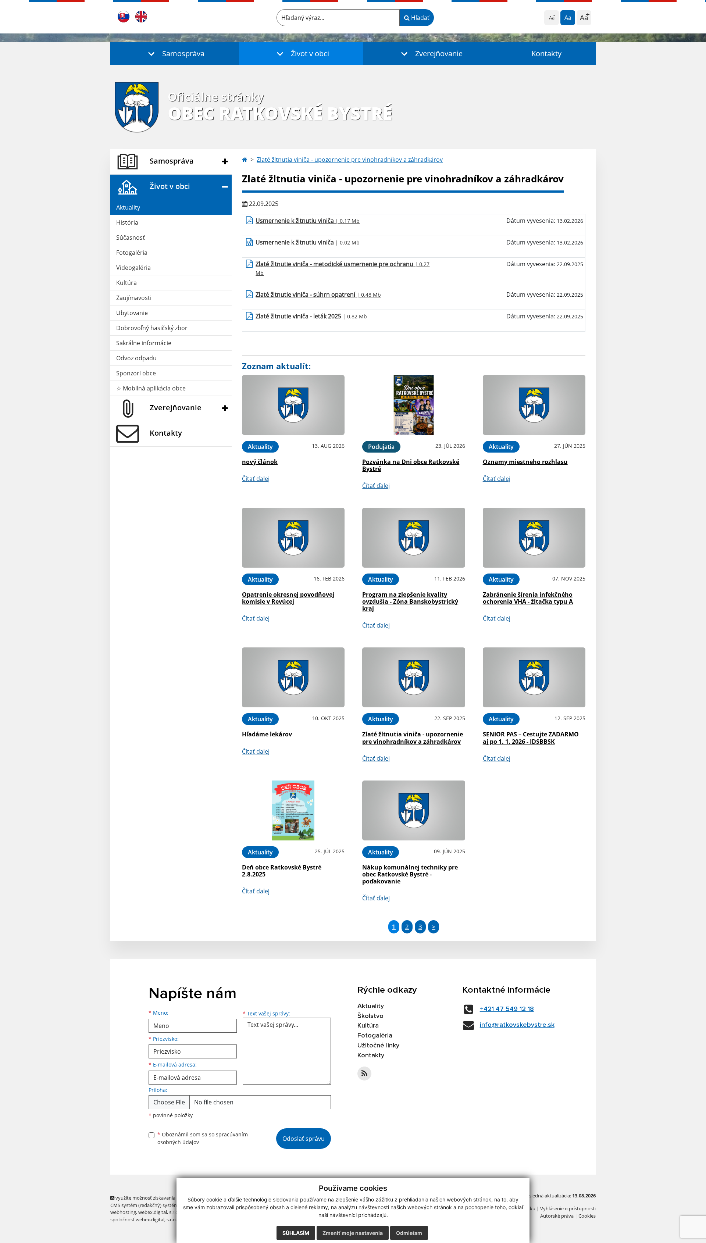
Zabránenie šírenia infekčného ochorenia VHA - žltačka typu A (528, 598)
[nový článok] (293, 405)
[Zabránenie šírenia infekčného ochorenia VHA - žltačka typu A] (534, 538)
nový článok (260, 462)
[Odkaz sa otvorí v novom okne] (364, 1074)
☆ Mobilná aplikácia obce (151, 388)
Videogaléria (133, 268)
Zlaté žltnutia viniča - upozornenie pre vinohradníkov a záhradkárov (350, 160)
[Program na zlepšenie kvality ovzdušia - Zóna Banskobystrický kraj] (413, 538)
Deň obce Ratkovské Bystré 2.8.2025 (281, 870)
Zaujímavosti (133, 298)
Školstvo (370, 1016)
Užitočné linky (378, 1045)
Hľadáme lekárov (267, 734)
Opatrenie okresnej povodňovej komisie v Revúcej (288, 598)
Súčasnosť (130, 237)
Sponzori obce (136, 373)
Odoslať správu (303, 1139)
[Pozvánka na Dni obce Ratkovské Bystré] (413, 405)
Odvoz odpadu (136, 358)
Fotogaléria (131, 253)
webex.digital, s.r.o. (158, 1212)
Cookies (587, 1215)
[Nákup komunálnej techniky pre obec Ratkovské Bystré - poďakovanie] (413, 810)
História (127, 222)
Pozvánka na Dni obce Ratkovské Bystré (410, 465)
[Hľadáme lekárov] (293, 677)
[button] (174, 53)
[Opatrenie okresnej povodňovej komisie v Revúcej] (293, 538)
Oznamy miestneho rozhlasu (525, 462)
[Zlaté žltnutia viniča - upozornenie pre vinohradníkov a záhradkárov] (413, 677)
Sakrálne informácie (143, 343)
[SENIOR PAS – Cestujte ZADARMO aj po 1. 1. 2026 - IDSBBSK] (534, 677)
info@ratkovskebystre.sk (517, 1025)
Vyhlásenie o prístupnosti (568, 1208)
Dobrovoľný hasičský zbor (152, 328)
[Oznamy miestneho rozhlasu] (534, 405)
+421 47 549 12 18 (507, 1009)
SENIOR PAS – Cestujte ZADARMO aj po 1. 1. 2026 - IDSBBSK (531, 737)
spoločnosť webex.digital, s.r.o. (143, 1219)
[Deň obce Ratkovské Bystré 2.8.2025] (293, 810)
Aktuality (128, 207)
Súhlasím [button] (295, 1233)
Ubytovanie (132, 313)
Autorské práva (557, 1215)
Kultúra (126, 283)
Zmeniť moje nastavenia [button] (352, 1233)
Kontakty (546, 53)
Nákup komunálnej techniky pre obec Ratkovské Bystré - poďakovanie (410, 874)
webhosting (123, 1212)
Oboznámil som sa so (202, 1138)
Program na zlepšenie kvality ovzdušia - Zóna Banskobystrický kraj (410, 601)
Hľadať (419, 18)
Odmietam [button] (409, 1233)
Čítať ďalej (256, 479)
